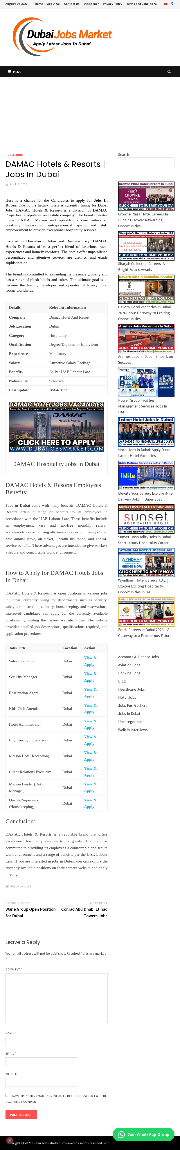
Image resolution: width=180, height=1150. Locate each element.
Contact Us (71, 4)
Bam (106, 1143)
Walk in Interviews (133, 729)
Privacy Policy (112, 4)
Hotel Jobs (14, 155)
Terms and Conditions (141, 4)
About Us (53, 4)
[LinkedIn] (172, 3)
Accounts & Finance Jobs (138, 656)
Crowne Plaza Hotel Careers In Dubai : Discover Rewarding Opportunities (143, 220)
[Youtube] (166, 3)
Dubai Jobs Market (46, 1143)
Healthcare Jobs (131, 689)
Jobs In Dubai (129, 713)
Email (11, 1053)
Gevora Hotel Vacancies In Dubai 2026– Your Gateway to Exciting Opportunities (144, 312)
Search (123, 154)
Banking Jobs (129, 673)
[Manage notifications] (9, 1140)
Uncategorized (130, 721)
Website (11, 1074)
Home (39, 4)
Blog (122, 681)
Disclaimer (91, 4)
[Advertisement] (90, 110)
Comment (14, 969)
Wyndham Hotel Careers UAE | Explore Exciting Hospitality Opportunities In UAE (143, 586)
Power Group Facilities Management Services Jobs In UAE (142, 406)
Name (10, 1033)
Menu (17, 71)
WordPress (87, 1143)
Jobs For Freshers (132, 705)
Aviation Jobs (129, 664)
